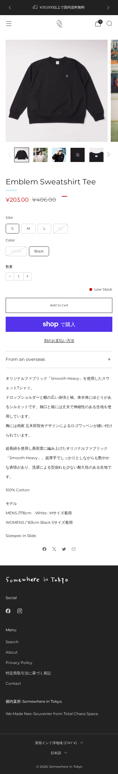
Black (39, 251)
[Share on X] (54, 549)
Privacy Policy (19, 662)
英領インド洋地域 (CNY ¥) (56, 743)
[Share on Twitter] (64, 549)
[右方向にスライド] (107, 155)
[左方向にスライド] (10, 155)
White (16, 251)
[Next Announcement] (108, 7)
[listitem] (59, 7)
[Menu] (9, 23)
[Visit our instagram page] (19, 611)
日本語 (56, 753)
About (12, 652)
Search (12, 641)
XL (61, 228)
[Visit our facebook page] (8, 611)
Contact (13, 683)
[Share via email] (74, 549)
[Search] (109, 23)
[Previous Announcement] (10, 7)
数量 (9, 267)
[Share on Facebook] (45, 549)
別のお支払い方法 (59, 340)
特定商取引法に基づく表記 (28, 673)
